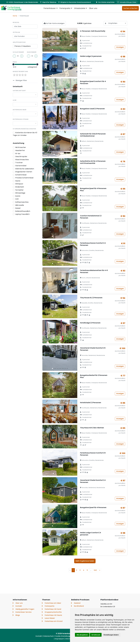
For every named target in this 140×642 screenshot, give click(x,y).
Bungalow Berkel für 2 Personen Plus (93, 376)
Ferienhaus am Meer (53, 603)
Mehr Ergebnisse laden (85, 561)
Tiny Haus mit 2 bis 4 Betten (92, 428)
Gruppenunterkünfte (53, 612)
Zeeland (77, 603)
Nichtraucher (20, 147)
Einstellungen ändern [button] (111, 635)
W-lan (17, 153)
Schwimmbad (20, 175)
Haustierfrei (20, 150)
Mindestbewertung (20, 71)
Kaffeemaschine (21, 202)
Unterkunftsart (19, 90)
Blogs (17, 615)
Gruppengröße (19, 42)
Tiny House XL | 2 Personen (91, 297)
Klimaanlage (20, 193)
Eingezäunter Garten (23, 172)
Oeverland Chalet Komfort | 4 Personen (93, 481)
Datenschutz (48, 636)
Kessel (17, 208)
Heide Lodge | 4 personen (91, 56)
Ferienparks (49, 606)
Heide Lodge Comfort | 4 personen (90, 533)
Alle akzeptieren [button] (82, 635)
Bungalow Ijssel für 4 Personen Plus (93, 189)
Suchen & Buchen (130, 8)
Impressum (59, 639)
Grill (16, 199)
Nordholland (79, 606)
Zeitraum (16, 32)
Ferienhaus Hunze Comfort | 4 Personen (93, 244)
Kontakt (18, 606)
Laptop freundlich (22, 214)
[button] (52, 49)
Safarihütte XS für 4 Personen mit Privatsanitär (93, 162)
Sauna (17, 181)
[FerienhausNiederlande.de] (11, 8)
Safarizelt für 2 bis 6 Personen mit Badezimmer (93, 135)
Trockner (19, 162)
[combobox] (25, 95)
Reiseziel (16, 22)
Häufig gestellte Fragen (24, 609)
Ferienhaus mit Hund (53, 609)
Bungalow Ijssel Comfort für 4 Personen (93, 82)
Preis (15, 62)
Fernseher (19, 190)
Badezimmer (31, 52)
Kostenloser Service (23, 612)
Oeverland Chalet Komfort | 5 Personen (92, 349)
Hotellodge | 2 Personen (90, 323)
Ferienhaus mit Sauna (53, 615)
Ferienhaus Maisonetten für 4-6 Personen (94, 271)
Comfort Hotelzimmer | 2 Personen (90, 217)
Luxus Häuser (50, 618)
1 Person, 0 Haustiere (22, 46)
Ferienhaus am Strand (53, 621)
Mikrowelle (19, 205)
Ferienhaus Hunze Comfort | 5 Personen (93, 454)
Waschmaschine (22, 159)
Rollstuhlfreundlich (22, 211)
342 (95, 570)
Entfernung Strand (21, 119)
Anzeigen (120, 47)
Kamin (17, 196)
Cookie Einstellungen (63, 636)
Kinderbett (19, 187)
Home (15, 16)
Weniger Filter (21, 80)
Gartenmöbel (20, 165)
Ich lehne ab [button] (96, 635)
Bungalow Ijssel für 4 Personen (93, 507)
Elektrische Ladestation (24, 169)
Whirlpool (19, 184)
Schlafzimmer (18, 52)
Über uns (93, 8)
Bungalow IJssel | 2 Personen (92, 108)
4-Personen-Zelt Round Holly (92, 31)
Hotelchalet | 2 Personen (90, 402)
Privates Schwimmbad (24, 178)
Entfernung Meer (19, 110)
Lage (14, 100)
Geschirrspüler (21, 156)
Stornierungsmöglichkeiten (24, 129)
